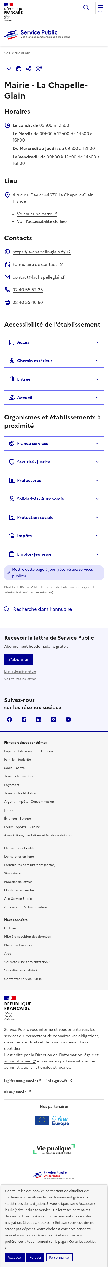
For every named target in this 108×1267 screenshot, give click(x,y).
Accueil (24, 397)
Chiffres (10, 928)
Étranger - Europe (17, 818)
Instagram (53, 719)
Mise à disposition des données (27, 936)
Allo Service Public (18, 898)
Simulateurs (13, 873)
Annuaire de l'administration (25, 907)
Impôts (24, 536)
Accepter (15, 1257)
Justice (9, 810)
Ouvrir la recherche (86, 7)
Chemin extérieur (34, 360)
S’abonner (18, 659)
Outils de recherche (19, 890)
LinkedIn (39, 719)
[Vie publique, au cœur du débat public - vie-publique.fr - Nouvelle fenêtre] (54, 1149)
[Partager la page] (29, 69)
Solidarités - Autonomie (40, 499)
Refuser (35, 1257)
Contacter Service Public (23, 978)
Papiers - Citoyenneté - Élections (28, 751)
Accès (23, 342)
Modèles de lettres (18, 881)
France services (32, 443)
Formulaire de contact (35, 264)
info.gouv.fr (56, 1081)
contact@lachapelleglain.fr (39, 277)
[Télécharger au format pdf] (9, 69)
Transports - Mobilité (20, 793)
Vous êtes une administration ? (27, 962)
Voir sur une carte (34, 214)
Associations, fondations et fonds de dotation (38, 835)
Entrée (23, 379)
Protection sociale (35, 517)
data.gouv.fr (15, 1092)
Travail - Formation (18, 776)
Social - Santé (14, 768)
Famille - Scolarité (17, 759)
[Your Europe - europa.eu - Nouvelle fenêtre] (54, 1120)
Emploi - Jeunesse (34, 554)
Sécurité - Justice (33, 462)
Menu (100, 11)
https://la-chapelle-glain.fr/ (39, 252)
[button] (39, 69)
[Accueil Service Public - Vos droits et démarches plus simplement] (38, 40)
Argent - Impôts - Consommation (29, 801)
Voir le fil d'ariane (17, 53)
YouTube (68, 719)
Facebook (9, 719)
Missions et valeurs (18, 945)
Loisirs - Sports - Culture (22, 827)
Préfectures (29, 480)
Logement (11, 784)
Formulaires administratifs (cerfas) (29, 865)
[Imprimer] (19, 69)
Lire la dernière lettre (20, 671)
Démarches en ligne (19, 856)
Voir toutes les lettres (20, 678)
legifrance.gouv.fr (20, 1081)
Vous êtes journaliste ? (20, 970)
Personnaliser (59, 1257)
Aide (7, 953)
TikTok (24, 719)
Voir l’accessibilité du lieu (42, 221)
